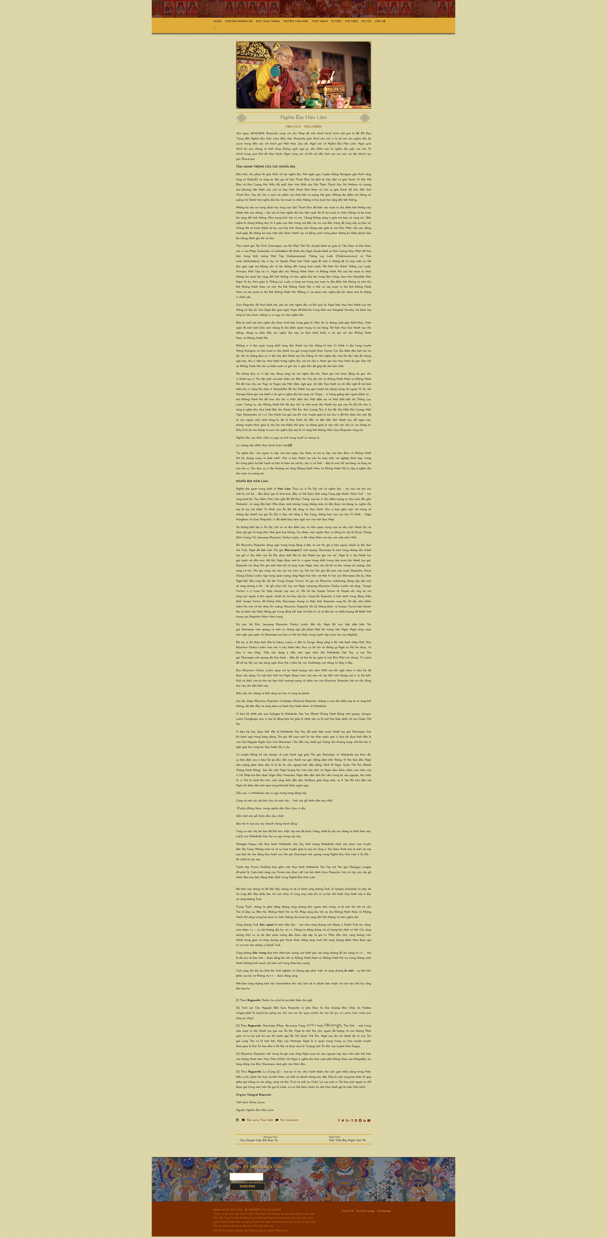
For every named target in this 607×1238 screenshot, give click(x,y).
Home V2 (347, 1211)
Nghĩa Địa (259, 1110)
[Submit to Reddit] (360, 1120)
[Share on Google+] (348, 1120)
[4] (355, 634)
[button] (216, 29)
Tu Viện (336, 21)
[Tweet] (342, 1120)
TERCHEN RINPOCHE (239, 21)
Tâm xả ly (293, 127)
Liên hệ (380, 21)
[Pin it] (356, 1120)
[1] (256, 179)
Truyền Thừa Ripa (295, 21)
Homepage (384, 1211)
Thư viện (351, 21)
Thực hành (320, 21)
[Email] (368, 1120)
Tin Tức (366, 21)
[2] (238, 1008)
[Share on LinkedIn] (364, 1120)
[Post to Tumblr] (352, 1120)
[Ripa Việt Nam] (295, 9)
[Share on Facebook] (339, 1120)
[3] (300, 550)
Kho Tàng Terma (268, 21)
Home (217, 21)
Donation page (365, 1211)
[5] (241, 836)
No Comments (289, 1120)
